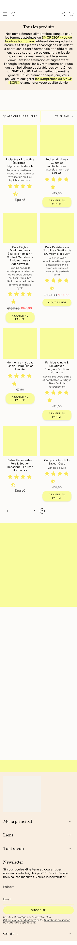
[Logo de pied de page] (22, 794)
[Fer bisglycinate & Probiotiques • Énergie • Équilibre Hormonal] (57, 343)
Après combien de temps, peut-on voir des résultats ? (34, 681)
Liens (8, 835)
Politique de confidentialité (19, 920)
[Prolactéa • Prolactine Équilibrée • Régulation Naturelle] (20, 140)
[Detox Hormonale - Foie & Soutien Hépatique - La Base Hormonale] (20, 441)
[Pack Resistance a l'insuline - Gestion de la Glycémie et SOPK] (57, 228)
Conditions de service (57, 920)
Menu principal (17, 821)
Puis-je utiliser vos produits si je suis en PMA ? (32, 639)
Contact (10, 933)
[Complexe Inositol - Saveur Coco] (57, 441)
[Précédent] (18, 511)
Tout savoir (13, 848)
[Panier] (71, 14)
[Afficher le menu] (5, 14)
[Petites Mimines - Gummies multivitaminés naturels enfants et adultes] (57, 140)
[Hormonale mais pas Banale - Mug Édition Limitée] (20, 343)
